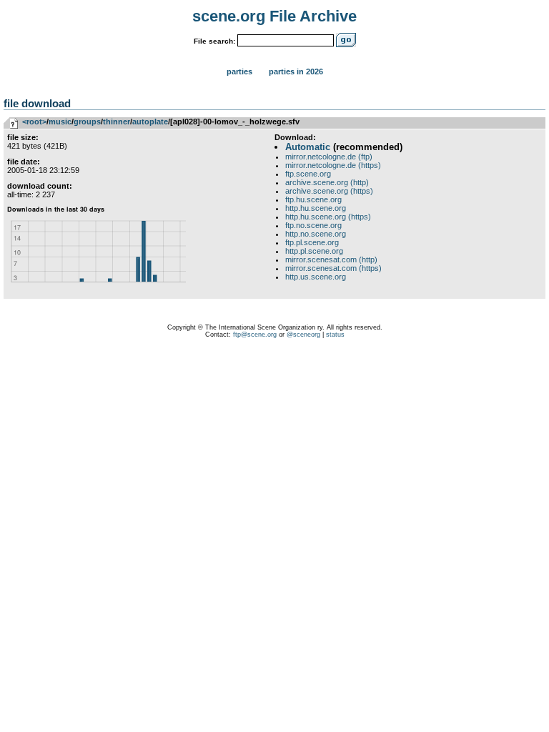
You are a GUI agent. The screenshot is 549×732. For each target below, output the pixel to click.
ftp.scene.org (308, 173)
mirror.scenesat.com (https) (333, 268)
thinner (116, 121)
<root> (34, 121)
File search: (214, 41)
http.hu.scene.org (315, 208)
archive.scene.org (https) (329, 191)
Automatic (307, 147)
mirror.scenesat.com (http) (331, 259)
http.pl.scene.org (314, 251)
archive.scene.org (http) (327, 182)
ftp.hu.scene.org (313, 199)
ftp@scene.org (255, 334)
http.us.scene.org (315, 276)
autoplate (150, 121)
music (60, 121)
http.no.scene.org (315, 233)
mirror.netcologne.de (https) (333, 165)
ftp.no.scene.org (313, 225)
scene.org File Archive (274, 16)
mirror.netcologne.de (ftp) (328, 156)
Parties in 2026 (296, 71)
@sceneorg (303, 334)
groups (87, 121)
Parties (239, 71)
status (335, 334)
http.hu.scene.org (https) (328, 216)
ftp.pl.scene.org (312, 242)
